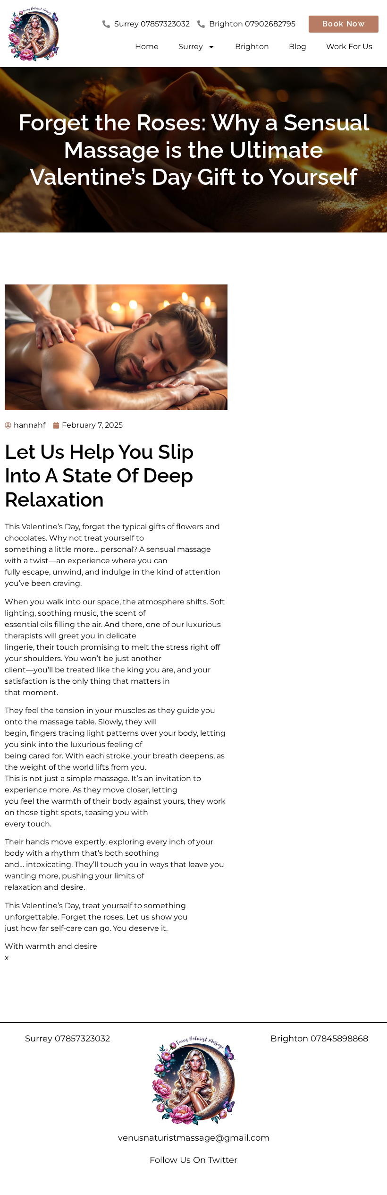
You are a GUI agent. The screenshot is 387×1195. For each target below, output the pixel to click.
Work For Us (349, 46)
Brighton (252, 46)
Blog (297, 46)
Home (147, 46)
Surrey (190, 46)
